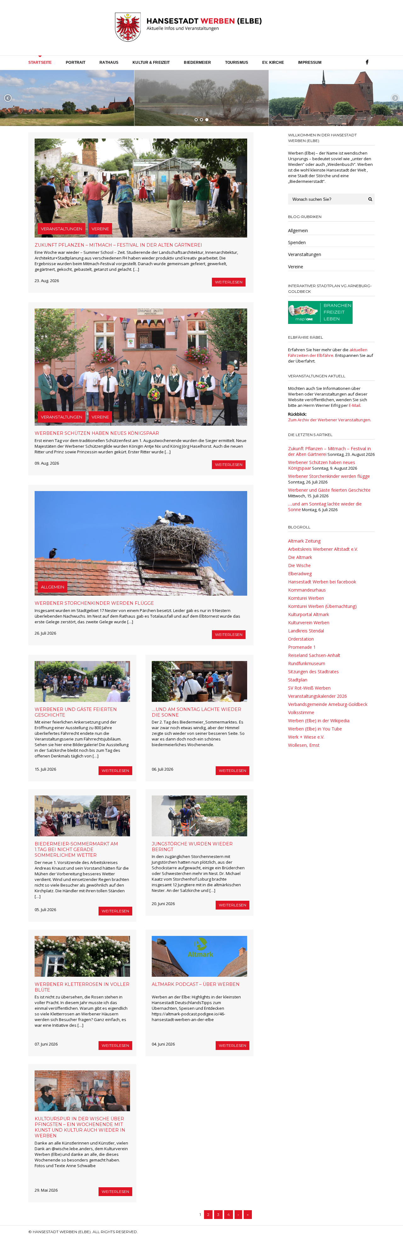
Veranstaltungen (61, 228)
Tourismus (236, 62)
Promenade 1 (302, 647)
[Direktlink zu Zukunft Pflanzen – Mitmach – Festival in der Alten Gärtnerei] (141, 188)
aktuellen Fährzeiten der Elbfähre (327, 352)
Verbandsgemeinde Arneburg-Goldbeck (327, 704)
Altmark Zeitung (304, 541)
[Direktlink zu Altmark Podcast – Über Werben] (199, 956)
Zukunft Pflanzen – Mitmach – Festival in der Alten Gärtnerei (118, 245)
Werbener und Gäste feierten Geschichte (329, 490)
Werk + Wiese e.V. (306, 737)
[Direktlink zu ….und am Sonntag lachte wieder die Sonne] (199, 681)
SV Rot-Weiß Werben (309, 688)
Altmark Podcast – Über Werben (196, 984)
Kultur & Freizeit (151, 62)
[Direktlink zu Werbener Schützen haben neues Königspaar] (141, 367)
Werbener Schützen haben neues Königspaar (97, 433)
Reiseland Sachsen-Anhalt (314, 655)
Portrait (75, 62)
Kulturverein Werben (308, 623)
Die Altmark (300, 557)
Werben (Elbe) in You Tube (315, 729)
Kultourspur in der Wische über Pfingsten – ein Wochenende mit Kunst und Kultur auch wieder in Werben (80, 1127)
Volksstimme (301, 712)
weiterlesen (228, 282)
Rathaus (108, 62)
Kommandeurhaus (307, 590)
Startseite (40, 62)
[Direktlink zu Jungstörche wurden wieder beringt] (199, 815)
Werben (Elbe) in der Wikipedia (318, 721)
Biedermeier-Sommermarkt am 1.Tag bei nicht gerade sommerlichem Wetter (76, 849)
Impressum (309, 62)
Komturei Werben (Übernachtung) (322, 606)
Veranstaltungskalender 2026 (317, 696)
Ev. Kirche (273, 62)
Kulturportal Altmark (308, 614)
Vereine (100, 228)
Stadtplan (297, 680)
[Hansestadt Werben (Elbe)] (188, 28)
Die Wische (299, 565)
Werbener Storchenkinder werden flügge (94, 603)
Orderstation (301, 639)
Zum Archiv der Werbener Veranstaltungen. (329, 420)
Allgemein (52, 586)
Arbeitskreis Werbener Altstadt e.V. (323, 549)
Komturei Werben (306, 598)
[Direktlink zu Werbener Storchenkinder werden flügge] (141, 543)
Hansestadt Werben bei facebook (322, 582)
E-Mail (354, 405)
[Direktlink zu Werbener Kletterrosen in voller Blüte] (82, 956)
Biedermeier (197, 62)
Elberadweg (300, 574)
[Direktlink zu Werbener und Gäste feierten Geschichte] (82, 681)
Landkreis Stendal (306, 631)
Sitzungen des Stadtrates (313, 672)
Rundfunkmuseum (306, 663)
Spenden (297, 242)
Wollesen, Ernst (304, 745)
